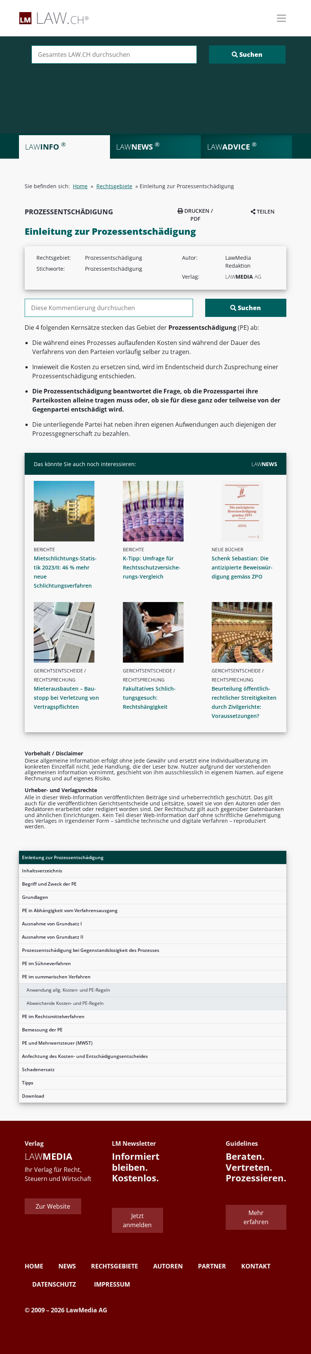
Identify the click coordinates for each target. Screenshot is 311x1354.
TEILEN (265, 211)
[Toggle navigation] (281, 18)
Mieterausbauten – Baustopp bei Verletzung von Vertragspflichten (66, 697)
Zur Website (53, 1206)
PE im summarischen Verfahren (56, 976)
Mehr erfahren (256, 1217)
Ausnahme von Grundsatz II (52, 937)
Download (33, 1096)
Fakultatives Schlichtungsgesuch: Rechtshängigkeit (149, 697)
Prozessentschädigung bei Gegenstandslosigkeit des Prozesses (90, 950)
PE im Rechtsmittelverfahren (53, 1016)
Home (80, 186)
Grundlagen (35, 897)
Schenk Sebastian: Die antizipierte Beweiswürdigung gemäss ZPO (242, 567)
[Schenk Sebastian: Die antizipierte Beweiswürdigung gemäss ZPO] (247, 511)
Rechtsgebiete (114, 186)
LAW (264, 464)
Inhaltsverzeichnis (42, 870)
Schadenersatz (38, 1069)
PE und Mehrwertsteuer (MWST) (57, 1043)
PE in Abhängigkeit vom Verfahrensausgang (70, 910)
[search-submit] (247, 54)
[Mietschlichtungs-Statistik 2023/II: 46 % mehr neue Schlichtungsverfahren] (69, 511)
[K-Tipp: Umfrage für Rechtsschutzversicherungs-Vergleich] (159, 511)
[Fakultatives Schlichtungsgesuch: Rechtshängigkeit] (159, 632)
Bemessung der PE (42, 1029)
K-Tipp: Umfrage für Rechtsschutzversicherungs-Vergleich (152, 567)
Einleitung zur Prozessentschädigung (63, 857)
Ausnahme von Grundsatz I (52, 923)
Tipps (27, 1082)
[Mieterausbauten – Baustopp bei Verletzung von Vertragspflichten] (69, 632)
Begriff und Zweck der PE (49, 884)
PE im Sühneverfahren (46, 963)
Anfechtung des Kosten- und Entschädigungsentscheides (85, 1056)
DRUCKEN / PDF (198, 214)
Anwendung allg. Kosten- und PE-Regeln (68, 990)
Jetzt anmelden (137, 1220)
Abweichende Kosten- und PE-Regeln (65, 1003)
